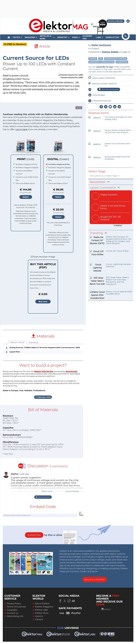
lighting (92, 59)
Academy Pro (87, 37)
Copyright (12, 610)
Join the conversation (110, 89)
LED (100, 59)
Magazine (30, 37)
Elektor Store (42, 613)
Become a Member (115, 21)
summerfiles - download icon (101, 62)
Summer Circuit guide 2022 (115, 59)
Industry (62, 37)
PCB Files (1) (33, 342)
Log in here (21, 129)
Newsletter (112, 37)
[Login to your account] (128, 21)
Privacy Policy (14, 603)
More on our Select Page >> (105, 176)
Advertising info (15, 616)
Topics (16, 37)
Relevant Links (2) (17, 342)
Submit (39, 616)
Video (75, 37)
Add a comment (43, 497)
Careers (39, 619)
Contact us (12, 613)
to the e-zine (45, 535)
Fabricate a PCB (44, 397)
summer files (122, 62)
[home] (9, 37)
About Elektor (42, 603)
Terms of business (16, 606)
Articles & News (45, 37)
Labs (98, 37)
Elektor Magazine (44, 606)
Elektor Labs (41, 610)
